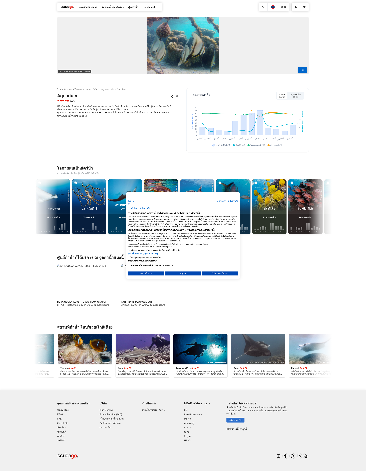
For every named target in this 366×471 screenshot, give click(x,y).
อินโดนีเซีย (62, 423)
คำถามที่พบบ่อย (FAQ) (111, 414)
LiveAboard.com (193, 414)
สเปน (59, 418)
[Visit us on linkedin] (299, 456)
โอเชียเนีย (61, 89)
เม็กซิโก (61, 436)
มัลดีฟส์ (61, 440)
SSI (186, 409)
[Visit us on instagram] (278, 456)
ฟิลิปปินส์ (61, 431)
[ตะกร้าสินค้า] (304, 7)
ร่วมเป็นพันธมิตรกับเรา (153, 409)
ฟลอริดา (61, 427)
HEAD (187, 440)
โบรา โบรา (122, 89)
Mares (187, 418)
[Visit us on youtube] (306, 456)
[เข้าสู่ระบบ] (296, 7)
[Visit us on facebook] (285, 456)
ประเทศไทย (63, 409)
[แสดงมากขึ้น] (302, 70)
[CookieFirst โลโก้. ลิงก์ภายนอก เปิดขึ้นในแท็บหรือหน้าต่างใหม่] (129, 204)
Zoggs (187, 436)
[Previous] (48, 207)
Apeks (187, 427)
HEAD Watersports (197, 403)
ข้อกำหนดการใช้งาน (110, 423)
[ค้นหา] (263, 7)
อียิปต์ (60, 414)
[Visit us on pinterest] (292, 456)
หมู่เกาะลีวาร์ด (107, 89)
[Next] (317, 207)
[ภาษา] (272, 7)
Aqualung (189, 423)
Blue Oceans (106, 409)
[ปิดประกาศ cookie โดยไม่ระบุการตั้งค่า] (237, 196)
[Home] (67, 7)
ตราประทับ (105, 427)
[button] (131, 201)
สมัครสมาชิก (235, 420)
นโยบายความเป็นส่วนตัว (112, 418)
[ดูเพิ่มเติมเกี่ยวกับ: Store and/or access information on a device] (234, 265)
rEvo (186, 431)
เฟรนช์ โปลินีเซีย (76, 89)
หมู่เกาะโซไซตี (92, 89)
